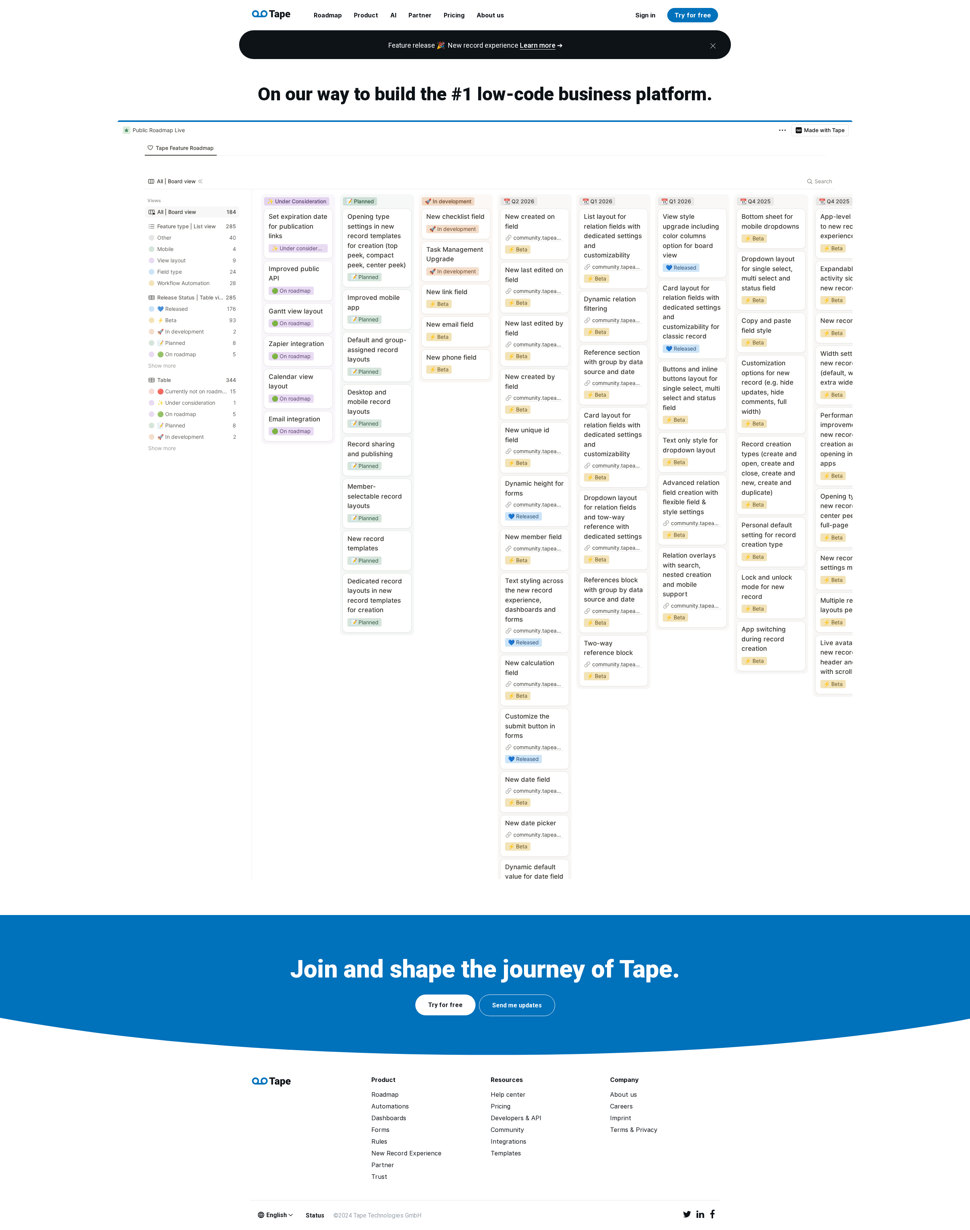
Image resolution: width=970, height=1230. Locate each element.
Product (366, 15)
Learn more (537, 45)
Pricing (454, 15)
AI (393, 15)
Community (507, 1129)
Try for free (692, 15)
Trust (379, 1176)
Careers (621, 1106)
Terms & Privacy (633, 1129)
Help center (508, 1094)
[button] (445, 1005)
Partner (420, 15)
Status (315, 1215)
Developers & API (516, 1118)
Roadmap (328, 15)
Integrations (508, 1141)
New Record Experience (406, 1153)
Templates (506, 1153)
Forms (380, 1129)
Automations (390, 1106)
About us (490, 15)
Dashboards (388, 1118)
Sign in (645, 15)
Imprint (620, 1118)
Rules (379, 1141)
